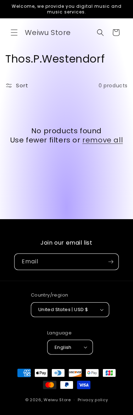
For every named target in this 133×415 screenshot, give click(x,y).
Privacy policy (93, 400)
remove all (102, 140)
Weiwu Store (57, 400)
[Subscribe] (110, 261)
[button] (14, 32)
